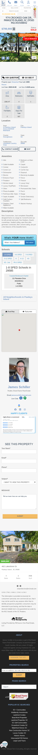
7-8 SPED (28, 254)
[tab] (7, 255)
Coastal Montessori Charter (19, 276)
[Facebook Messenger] (20, 398)
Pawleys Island (14, 11)
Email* (4, 458)
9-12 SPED (8, 258)
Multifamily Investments (19, 712)
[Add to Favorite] (3, 58)
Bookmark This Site (19, 657)
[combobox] (19, 482)
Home (3, 8)
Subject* (5, 479)
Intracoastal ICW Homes (19, 738)
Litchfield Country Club (9, 144)
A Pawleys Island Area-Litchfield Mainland (9, 128)
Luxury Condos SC (19, 733)
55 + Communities (19, 710)
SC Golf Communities (19, 723)
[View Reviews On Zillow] (19, 405)
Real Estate (14, 8)
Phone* (4, 467)
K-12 (22, 258)
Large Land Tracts (19, 741)
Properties (27, 8)
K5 (28, 258)
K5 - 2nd (7, 262)
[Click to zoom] (19, 426)
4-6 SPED (18, 254)
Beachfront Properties (19, 717)
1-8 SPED (7, 254)
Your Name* (6, 448)
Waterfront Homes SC (19, 728)
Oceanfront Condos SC (19, 725)
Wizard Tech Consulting (15, 749)
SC (3, 11)
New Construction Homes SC (19, 730)
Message (6, 490)
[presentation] (17, 586)
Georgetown (7, 137)
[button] (19, 331)
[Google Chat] (25, 398)
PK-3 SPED (18, 262)
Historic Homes (19, 735)
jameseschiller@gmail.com (21, 395)
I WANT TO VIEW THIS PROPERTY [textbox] (16, 482)
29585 (25, 11)
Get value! (29, 242)
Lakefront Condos (19, 715)
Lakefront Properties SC (19, 720)
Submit (19, 675)
